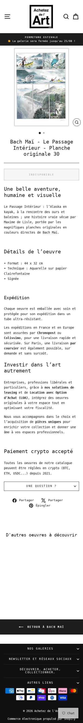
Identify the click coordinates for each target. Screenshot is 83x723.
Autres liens (40, 682)
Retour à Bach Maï (44, 626)
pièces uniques (48, 422)
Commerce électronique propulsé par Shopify (41, 718)
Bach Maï (50, 232)
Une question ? (41, 486)
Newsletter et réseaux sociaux (40, 659)
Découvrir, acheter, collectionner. (40, 671)
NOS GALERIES (40, 648)
